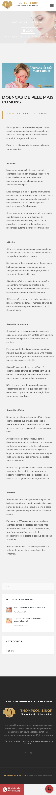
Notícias (24, 37)
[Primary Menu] (52, 5)
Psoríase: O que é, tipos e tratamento (29, 608)
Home (6, 37)
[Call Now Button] (49, 789)
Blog (14, 37)
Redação (45, 113)
